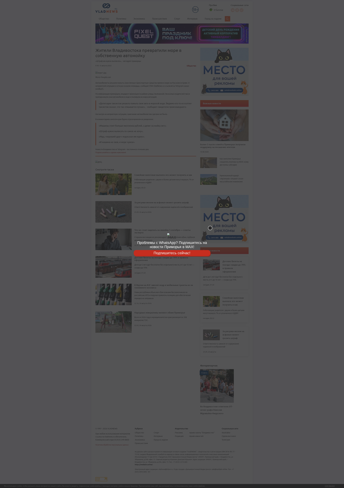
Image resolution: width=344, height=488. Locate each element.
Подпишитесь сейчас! (172, 253)
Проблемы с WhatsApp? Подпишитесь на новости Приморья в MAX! (172, 245)
